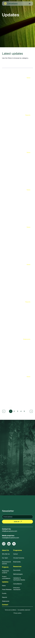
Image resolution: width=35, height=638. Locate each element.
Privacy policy (17, 613)
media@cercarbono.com (10, 538)
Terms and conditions (10, 610)
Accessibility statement (24, 610)
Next (31, 411)
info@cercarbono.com (9, 531)
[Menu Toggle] (29, 3)
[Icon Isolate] (3, 543)
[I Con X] (14, 543)
